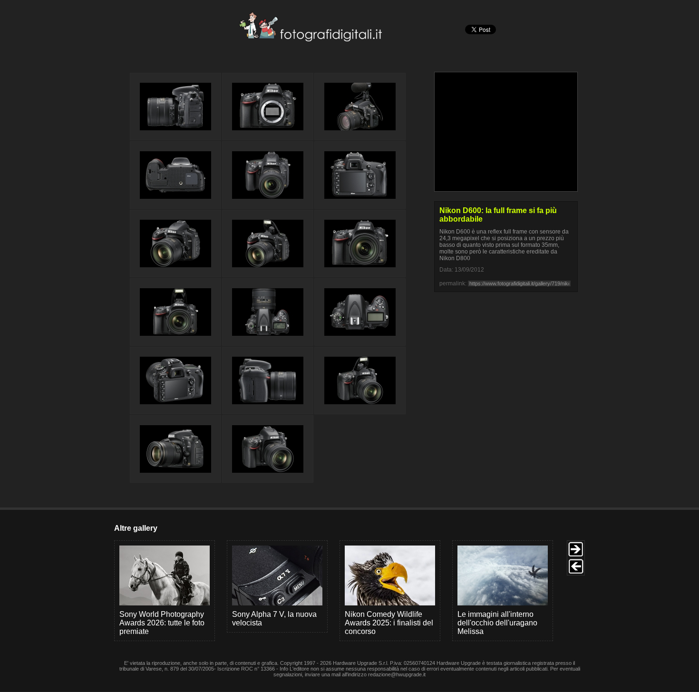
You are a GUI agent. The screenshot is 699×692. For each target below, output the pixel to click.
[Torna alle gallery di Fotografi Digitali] (246, 39)
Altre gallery (135, 528)
